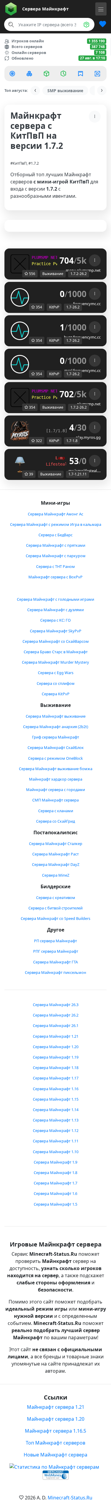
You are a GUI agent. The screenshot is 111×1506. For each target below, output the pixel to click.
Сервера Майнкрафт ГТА (55, 962)
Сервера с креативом (55, 897)
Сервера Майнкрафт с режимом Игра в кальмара (55, 524)
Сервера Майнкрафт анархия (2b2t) (55, 726)
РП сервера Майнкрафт (55, 940)
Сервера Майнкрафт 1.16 (55, 1088)
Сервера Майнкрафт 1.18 (55, 1067)
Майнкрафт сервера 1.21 (55, 1407)
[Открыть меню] (101, 9)
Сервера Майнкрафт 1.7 (55, 1183)
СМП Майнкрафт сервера (55, 800)
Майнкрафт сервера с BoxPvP (55, 577)
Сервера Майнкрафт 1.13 (55, 1120)
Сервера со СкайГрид (55, 821)
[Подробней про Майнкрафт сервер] (95, 260)
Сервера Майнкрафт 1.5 (55, 1204)
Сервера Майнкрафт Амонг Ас (55, 514)
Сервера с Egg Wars (55, 672)
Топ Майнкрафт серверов (55, 1442)
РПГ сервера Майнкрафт (55, 951)
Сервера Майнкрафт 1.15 (55, 1099)
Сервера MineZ (55, 875)
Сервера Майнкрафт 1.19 (55, 1057)
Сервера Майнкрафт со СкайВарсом (55, 641)
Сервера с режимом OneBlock (55, 758)
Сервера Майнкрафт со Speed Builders (55, 918)
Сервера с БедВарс (55, 534)
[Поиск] (10, 24)
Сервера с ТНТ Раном (55, 566)
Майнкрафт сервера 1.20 (55, 1419)
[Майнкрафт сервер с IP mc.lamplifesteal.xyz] (19, 464)
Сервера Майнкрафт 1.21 (55, 1036)
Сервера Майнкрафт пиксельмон (55, 972)
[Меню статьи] (95, 117)
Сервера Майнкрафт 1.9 (55, 1162)
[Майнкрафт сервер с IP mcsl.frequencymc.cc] (19, 363)
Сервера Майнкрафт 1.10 (55, 1151)
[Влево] (35, 90)
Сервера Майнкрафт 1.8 (55, 1172)
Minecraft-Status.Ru (70, 1497)
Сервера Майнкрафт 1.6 (55, 1193)
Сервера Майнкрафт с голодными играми (55, 599)
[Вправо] (102, 90)
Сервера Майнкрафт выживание (56, 716)
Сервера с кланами (55, 810)
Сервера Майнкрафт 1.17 (55, 1078)
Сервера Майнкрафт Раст (55, 854)
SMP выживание (65, 90)
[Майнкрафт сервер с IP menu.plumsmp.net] (19, 263)
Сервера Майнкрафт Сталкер (55, 843)
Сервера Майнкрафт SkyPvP (55, 631)
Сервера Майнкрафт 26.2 (55, 1015)
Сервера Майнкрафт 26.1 (55, 1025)
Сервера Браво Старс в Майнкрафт (56, 651)
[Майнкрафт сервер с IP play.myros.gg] (19, 430)
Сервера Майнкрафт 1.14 (55, 1109)
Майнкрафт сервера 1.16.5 (55, 1431)
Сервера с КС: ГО (55, 620)
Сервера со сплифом (56, 683)
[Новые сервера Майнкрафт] (30, 73)
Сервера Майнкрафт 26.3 (55, 1004)
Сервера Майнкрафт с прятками (55, 545)
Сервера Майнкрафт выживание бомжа (55, 768)
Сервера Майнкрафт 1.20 (55, 1046)
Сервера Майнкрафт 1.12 (55, 1130)
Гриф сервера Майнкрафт (55, 737)
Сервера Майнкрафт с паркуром (56, 555)
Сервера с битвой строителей (55, 908)
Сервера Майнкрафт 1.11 (55, 1141)
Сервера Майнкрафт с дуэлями (55, 609)
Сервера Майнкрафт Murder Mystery (55, 662)
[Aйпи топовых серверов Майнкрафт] (13, 73)
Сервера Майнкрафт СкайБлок (56, 747)
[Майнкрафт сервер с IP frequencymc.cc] (19, 297)
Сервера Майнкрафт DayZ (55, 864)
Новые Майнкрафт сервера (55, 1454)
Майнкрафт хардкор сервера (55, 779)
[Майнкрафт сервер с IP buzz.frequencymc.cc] (19, 330)
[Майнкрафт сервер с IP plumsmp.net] (19, 397)
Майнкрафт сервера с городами (55, 789)
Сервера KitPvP (56, 693)
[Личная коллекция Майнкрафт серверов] (100, 24)
